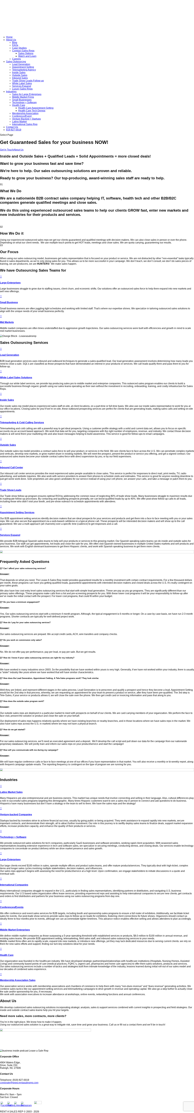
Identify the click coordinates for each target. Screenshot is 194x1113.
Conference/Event (22, 116)
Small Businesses (22, 99)
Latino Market (19, 121)
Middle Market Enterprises (15, 930)
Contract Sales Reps (23, 50)
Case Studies (19, 48)
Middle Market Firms (23, 97)
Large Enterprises (10, 282)
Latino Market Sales (11, 792)
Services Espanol (21, 86)
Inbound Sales (20, 78)
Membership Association (25, 113)
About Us (11, 39)
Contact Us (12, 127)
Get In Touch (6, 149)
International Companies (14, 885)
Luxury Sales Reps (22, 89)
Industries (11, 91)
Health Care (18, 105)
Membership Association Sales (17, 980)
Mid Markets (7, 322)
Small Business (9, 302)
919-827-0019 (13, 129)
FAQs (15, 45)
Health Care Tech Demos (31, 110)
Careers (16, 59)
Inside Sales (18, 72)
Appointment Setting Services (17, 512)
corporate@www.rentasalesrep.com (19, 1082)
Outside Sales (19, 75)
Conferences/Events (11, 907)
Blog (14, 42)
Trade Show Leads (10, 490)
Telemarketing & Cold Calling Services (22, 422)
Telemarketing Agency (24, 69)
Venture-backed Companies (16, 814)
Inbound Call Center (11, 467)
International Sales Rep (24, 124)
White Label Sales (22, 83)
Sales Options (25, 53)
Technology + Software (24, 102)
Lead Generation (21, 64)
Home (9, 37)
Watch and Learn (27, 56)
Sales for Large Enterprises (26, 94)
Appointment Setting (23, 67)
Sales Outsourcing (16, 61)
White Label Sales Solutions (16, 377)
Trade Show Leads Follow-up (28, 80)
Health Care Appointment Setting (36, 108)
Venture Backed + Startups (26, 119)
